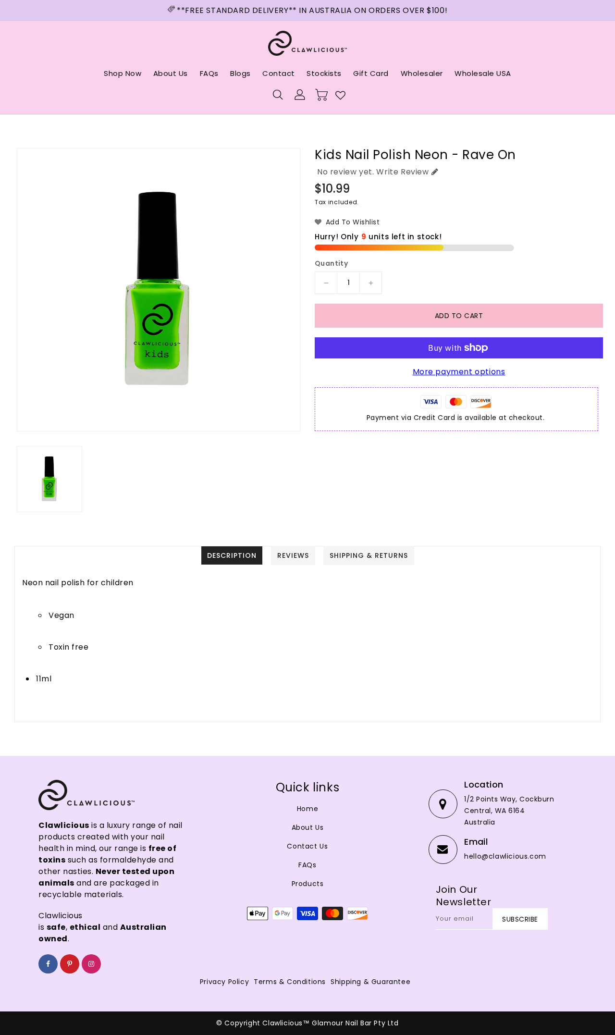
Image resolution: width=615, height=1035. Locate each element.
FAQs (307, 865)
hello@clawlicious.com (505, 856)
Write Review (402, 171)
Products (308, 883)
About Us (308, 827)
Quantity (331, 263)
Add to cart (459, 315)
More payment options (459, 371)
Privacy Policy (224, 981)
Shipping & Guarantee (370, 981)
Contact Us (307, 846)
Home (307, 808)
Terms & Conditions (290, 981)
